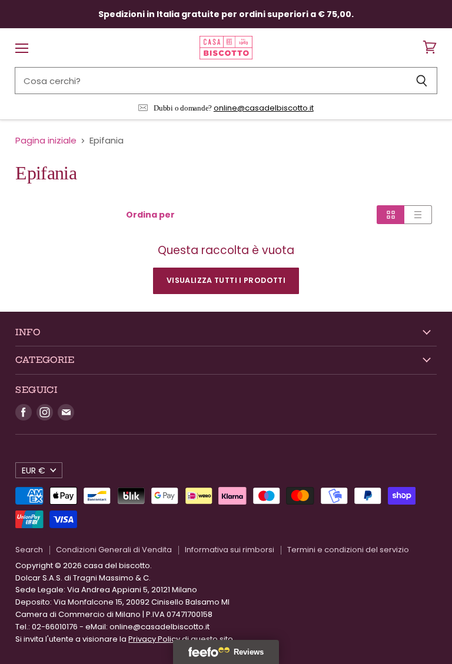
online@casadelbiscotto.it (264, 108)
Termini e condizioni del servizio (348, 549)
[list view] (418, 214)
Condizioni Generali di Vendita (114, 549)
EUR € (33, 470)
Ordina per (150, 214)
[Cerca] (421, 80)
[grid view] (390, 214)
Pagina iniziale (46, 140)
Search (29, 549)
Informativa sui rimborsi (229, 549)
